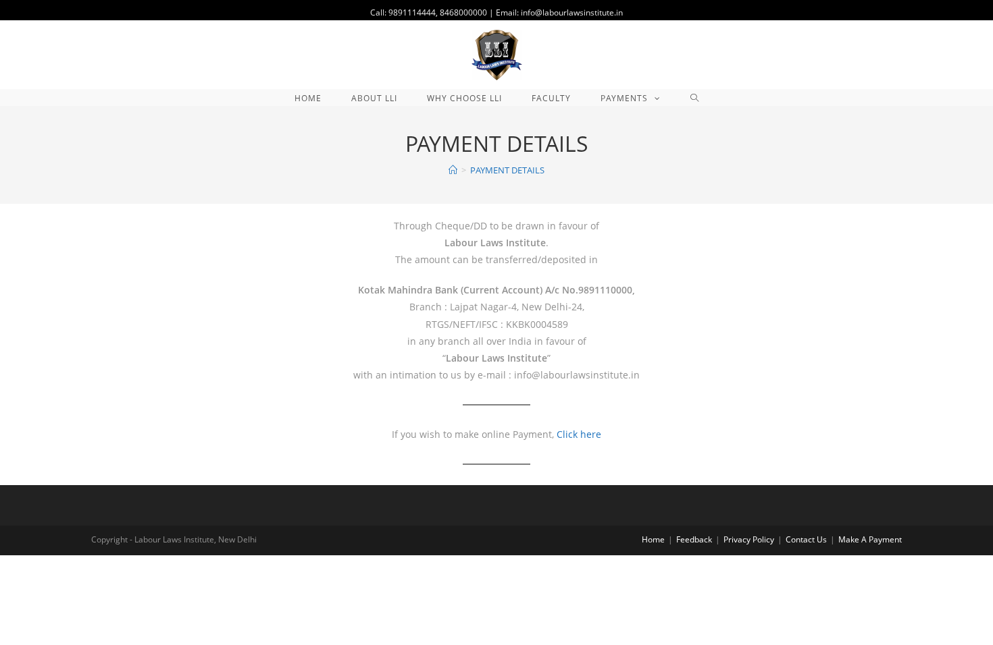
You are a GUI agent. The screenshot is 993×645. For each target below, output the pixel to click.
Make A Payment (870, 539)
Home (653, 539)
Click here (579, 434)
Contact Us (806, 539)
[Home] (453, 170)
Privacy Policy (748, 539)
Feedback (694, 539)
